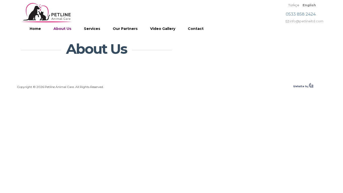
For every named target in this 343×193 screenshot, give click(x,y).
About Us (62, 28)
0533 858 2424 (301, 14)
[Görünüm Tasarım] (303, 86)
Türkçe (294, 5)
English (309, 5)
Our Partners (125, 28)
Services (92, 28)
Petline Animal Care (46, 12)
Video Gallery (162, 28)
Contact (196, 28)
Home (35, 28)
